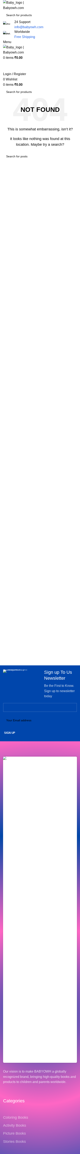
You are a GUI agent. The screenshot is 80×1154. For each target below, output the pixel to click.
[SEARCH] (78, 12)
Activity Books (14, 1125)
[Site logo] (23, 5)
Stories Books (14, 1142)
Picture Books (14, 1133)
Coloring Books (15, 1117)
